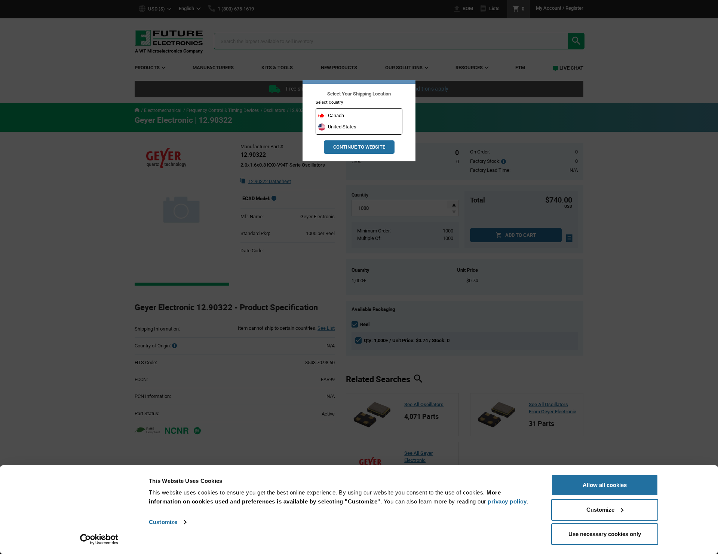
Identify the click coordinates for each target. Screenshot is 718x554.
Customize (163, 522)
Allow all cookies (605, 485)
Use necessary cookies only (604, 534)
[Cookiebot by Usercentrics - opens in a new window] (99, 539)
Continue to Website (359, 147)
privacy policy (507, 501)
